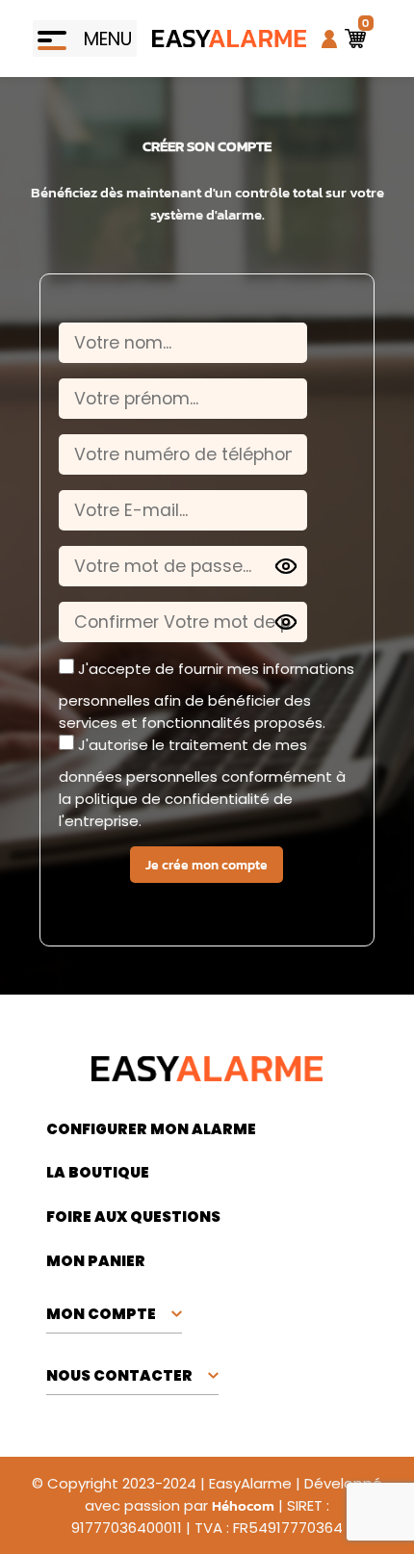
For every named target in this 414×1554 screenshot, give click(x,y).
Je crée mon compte (206, 864)
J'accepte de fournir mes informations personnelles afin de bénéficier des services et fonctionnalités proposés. (206, 696)
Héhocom (243, 1505)
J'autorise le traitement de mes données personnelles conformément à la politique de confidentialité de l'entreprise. (202, 783)
